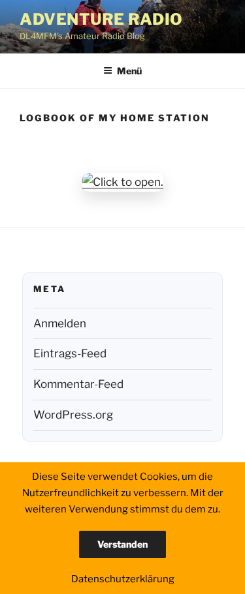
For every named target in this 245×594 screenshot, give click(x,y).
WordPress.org (73, 414)
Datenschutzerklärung (122, 579)
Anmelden (59, 323)
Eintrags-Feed (69, 353)
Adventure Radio (101, 19)
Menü (129, 70)
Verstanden (122, 544)
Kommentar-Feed (78, 384)
